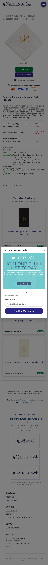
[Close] (44, 250)
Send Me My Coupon (24, 311)
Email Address (10, 299)
